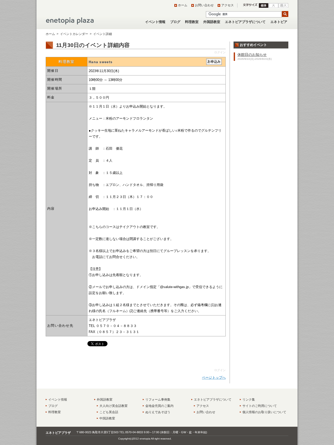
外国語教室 (211, 22)
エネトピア (278, 22)
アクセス (227, 5)
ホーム (182, 5)
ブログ (175, 22)
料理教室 (192, 22)
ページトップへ (214, 377)
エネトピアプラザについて (245, 22)
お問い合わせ (204, 5)
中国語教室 (107, 418)
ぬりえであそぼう (157, 412)
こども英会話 (108, 412)
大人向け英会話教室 (113, 406)
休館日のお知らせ (252, 54)
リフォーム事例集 (157, 399)
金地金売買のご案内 (159, 406)
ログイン (220, 52)
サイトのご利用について (259, 406)
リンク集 (248, 399)
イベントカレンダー (74, 34)
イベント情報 (155, 22)
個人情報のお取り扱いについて (264, 412)
